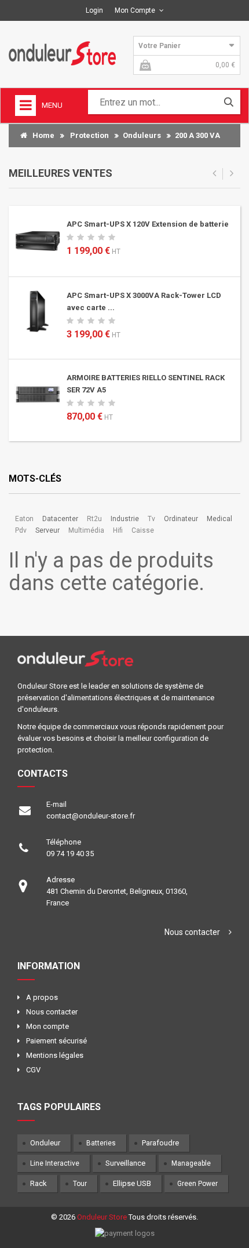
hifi (118, 530)
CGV (33, 1069)
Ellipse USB (132, 1183)
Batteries (101, 1143)
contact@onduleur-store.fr (90, 816)
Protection (89, 135)
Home (40, 135)
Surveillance (125, 1163)
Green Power (197, 1184)
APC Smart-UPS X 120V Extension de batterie (148, 224)
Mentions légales (54, 1055)
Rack (38, 1183)
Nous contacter (192, 932)
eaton (24, 519)
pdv (21, 530)
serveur (47, 530)
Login (94, 10)
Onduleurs (142, 135)
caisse (142, 530)
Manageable (191, 1163)
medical (219, 519)
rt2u (94, 519)
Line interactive (54, 1163)
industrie (125, 519)
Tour (80, 1184)
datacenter (60, 519)
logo (124, 662)
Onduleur (45, 1142)
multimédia (86, 530)
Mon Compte (135, 10)
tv (151, 519)
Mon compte (47, 1026)
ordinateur (181, 519)
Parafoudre (160, 1142)
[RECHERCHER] (228, 102)
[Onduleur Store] (62, 52)
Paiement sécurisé (56, 1040)
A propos (42, 997)
